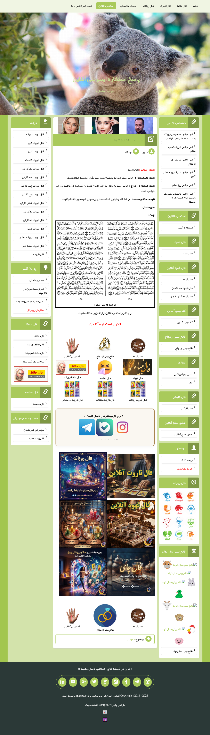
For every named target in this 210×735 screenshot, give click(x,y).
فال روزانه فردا (36, 438)
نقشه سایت (91, 705)
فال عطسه (38, 404)
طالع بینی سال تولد (182, 651)
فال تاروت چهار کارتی (32, 185)
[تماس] (105, 682)
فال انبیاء (188, 253)
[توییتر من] (94, 682)
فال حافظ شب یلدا (34, 353)
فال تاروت (165, 6)
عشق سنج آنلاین (184, 434)
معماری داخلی (37, 280)
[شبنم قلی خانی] (71, 126)
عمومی (131, 639)
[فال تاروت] (131, 477)
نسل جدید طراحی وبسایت (30, 301)
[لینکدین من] (62, 682)
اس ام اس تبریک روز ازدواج (182, 161)
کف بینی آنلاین (185, 322)
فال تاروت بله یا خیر (33, 245)
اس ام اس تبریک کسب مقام (181, 149)
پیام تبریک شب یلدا (33, 361)
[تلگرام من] (137, 682)
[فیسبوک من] (126, 682)
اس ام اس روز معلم (182, 185)
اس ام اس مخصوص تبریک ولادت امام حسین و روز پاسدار (179, 197)
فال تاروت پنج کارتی (33, 194)
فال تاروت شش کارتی (32, 203)
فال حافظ (182, 6)
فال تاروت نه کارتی (34, 211)
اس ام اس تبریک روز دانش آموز (179, 174)
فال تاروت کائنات (34, 160)
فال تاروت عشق (35, 228)
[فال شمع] (83, 525)
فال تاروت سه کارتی (33, 177)
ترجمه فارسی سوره (105, 304)
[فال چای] (131, 573)
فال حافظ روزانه (35, 344)
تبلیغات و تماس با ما (81, 6)
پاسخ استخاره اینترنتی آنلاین (106, 79)
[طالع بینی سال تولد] (179, 604)
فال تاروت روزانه (35, 134)
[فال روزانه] (83, 477)
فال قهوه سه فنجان (182, 288)
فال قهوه (188, 279)
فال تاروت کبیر (36, 142)
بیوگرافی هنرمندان (34, 430)
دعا (191, 382)
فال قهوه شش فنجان (181, 296)
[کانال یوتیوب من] (73, 682)
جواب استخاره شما (128, 140)
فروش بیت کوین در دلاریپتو (35, 290)
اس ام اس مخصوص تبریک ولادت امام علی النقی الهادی (179, 136)
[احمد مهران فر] (140, 126)
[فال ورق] (83, 573)
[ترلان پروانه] (105, 126)
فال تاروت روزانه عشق (31, 237)
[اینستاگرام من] (116, 682)
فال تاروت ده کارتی (33, 220)
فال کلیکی (187, 408)
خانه (195, 6)
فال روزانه (148, 6)
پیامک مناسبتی (128, 6)
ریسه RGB (186, 460)
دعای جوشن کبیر (183, 374)
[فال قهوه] (131, 525)
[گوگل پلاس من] (84, 682)
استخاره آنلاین (106, 6)
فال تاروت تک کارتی (33, 168)
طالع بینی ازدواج (184, 348)
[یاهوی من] (148, 682)
